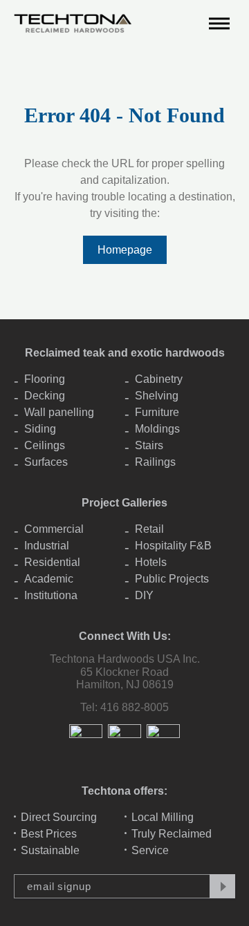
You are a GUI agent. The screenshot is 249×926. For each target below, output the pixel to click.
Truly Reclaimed (171, 834)
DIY (144, 595)
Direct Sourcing (59, 817)
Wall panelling (59, 412)
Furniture (157, 412)
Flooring (44, 379)
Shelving (156, 395)
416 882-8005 (134, 707)
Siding (40, 429)
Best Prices (49, 834)
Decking (44, 395)
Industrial (46, 545)
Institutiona (50, 595)
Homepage (125, 250)
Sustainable (50, 850)
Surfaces (46, 462)
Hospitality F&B (173, 545)
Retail (149, 529)
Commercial (54, 529)
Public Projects (172, 579)
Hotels (151, 562)
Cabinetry (159, 379)
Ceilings (44, 445)
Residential (52, 562)
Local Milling (162, 817)
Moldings (157, 429)
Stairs (149, 445)
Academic (48, 579)
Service (150, 850)
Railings (155, 462)
